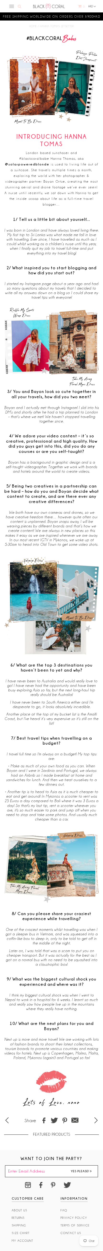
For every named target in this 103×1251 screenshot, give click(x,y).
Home (33, 26)
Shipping (19, 1225)
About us (19, 1210)
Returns (18, 1217)
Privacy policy (74, 1217)
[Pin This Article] (64, 1121)
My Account (22, 1240)
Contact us (71, 1233)
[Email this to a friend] (75, 1121)
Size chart (21, 1233)
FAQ (64, 1210)
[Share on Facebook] (44, 1121)
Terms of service (75, 1225)
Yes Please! (80, 1171)
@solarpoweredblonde (27, 164)
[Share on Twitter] (54, 1121)
